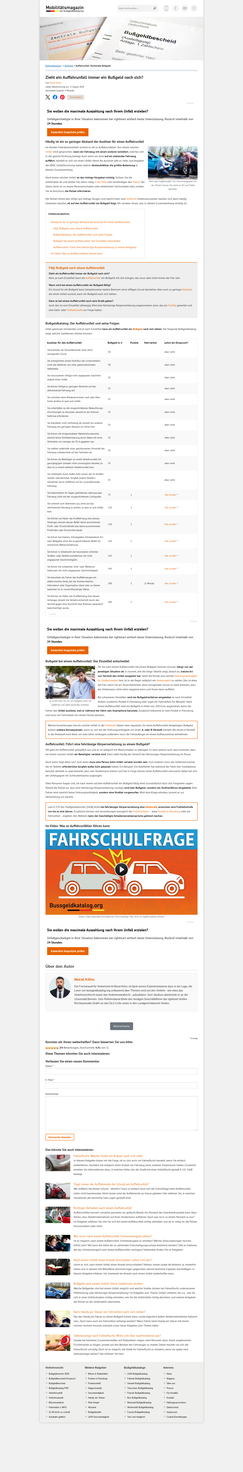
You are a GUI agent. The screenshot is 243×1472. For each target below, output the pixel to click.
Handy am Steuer (96, 1398)
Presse (170, 1388)
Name (49, 1066)
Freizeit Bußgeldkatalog (138, 1393)
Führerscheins (141, 811)
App (166, 8)
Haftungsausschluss (176, 1402)
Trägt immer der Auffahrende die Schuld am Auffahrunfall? (111, 1184)
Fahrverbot (54, 1407)
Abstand (187, 289)
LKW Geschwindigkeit (98, 1417)
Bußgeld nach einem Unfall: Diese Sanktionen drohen (108, 1283)
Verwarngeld (164, 680)
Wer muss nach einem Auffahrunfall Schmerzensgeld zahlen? (113, 1236)
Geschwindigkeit (96, 1393)
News (169, 1374)
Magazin (171, 1378)
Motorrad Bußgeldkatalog (139, 1402)
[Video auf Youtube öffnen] (121, 872)
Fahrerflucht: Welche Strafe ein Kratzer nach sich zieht (108, 1156)
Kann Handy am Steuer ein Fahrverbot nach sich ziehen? (109, 1312)
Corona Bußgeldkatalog (138, 1412)
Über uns (171, 1383)
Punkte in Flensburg (169, 811)
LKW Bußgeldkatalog (137, 1374)
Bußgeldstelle (94, 1412)
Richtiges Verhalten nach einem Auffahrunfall (103, 1208)
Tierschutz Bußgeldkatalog (140, 1388)
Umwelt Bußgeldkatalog (138, 1383)
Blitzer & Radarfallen (98, 1374)
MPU (64, 1407)
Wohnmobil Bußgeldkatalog (140, 1407)
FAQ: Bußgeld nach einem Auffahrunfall (75, 228)
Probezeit (110, 725)
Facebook (175, 8)
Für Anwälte (172, 1393)
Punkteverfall (94, 1383)
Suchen (155, 8)
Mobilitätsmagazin (66, 8)
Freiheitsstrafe (75, 310)
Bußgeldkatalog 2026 (74, 11)
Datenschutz (173, 1407)
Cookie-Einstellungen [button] (177, 1417)
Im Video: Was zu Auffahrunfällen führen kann (77, 253)
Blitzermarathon (56, 1402)
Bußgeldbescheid (57, 1383)
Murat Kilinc (55, 82)
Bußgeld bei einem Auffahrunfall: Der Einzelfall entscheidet (86, 241)
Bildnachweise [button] (121, 1026)
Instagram (194, 8)
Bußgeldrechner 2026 (59, 1374)
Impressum (172, 1412)
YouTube (184, 8)
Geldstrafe (151, 807)
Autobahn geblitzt (57, 1417)
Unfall (48, 151)
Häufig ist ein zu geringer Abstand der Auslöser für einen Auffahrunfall (90, 222)
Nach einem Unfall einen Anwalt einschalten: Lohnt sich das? (113, 1260)
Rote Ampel (93, 1402)
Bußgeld (69, 65)
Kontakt (170, 1398)
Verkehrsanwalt (56, 1398)
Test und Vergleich (136, 1417)
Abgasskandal (95, 1388)
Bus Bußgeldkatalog (137, 1398)
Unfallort (131, 198)
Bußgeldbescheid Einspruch (62, 1378)
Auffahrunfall (93, 278)
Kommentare (76, 97)
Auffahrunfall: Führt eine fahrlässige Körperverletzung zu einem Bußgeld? (95, 247)
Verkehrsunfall (55, 1393)
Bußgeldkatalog (53, 65)
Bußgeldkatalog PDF (59, 1388)
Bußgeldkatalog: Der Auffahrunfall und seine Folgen (82, 234)
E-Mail (50, 1079)
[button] (47, 97)
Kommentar (52, 1093)
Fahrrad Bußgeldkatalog (138, 1378)
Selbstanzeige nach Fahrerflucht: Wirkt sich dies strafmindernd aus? (117, 1336)
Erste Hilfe (101, 182)
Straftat (172, 305)
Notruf (136, 182)
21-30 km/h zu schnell (59, 1412)
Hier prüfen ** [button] (171, 494)
